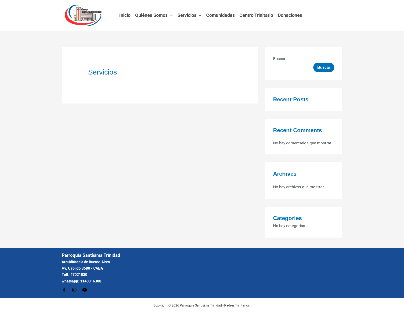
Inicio (124, 15)
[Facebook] (64, 290)
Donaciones (290, 15)
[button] (170, 15)
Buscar (279, 58)
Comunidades (220, 15)
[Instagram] (74, 290)
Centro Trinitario (256, 15)
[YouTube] (84, 290)
